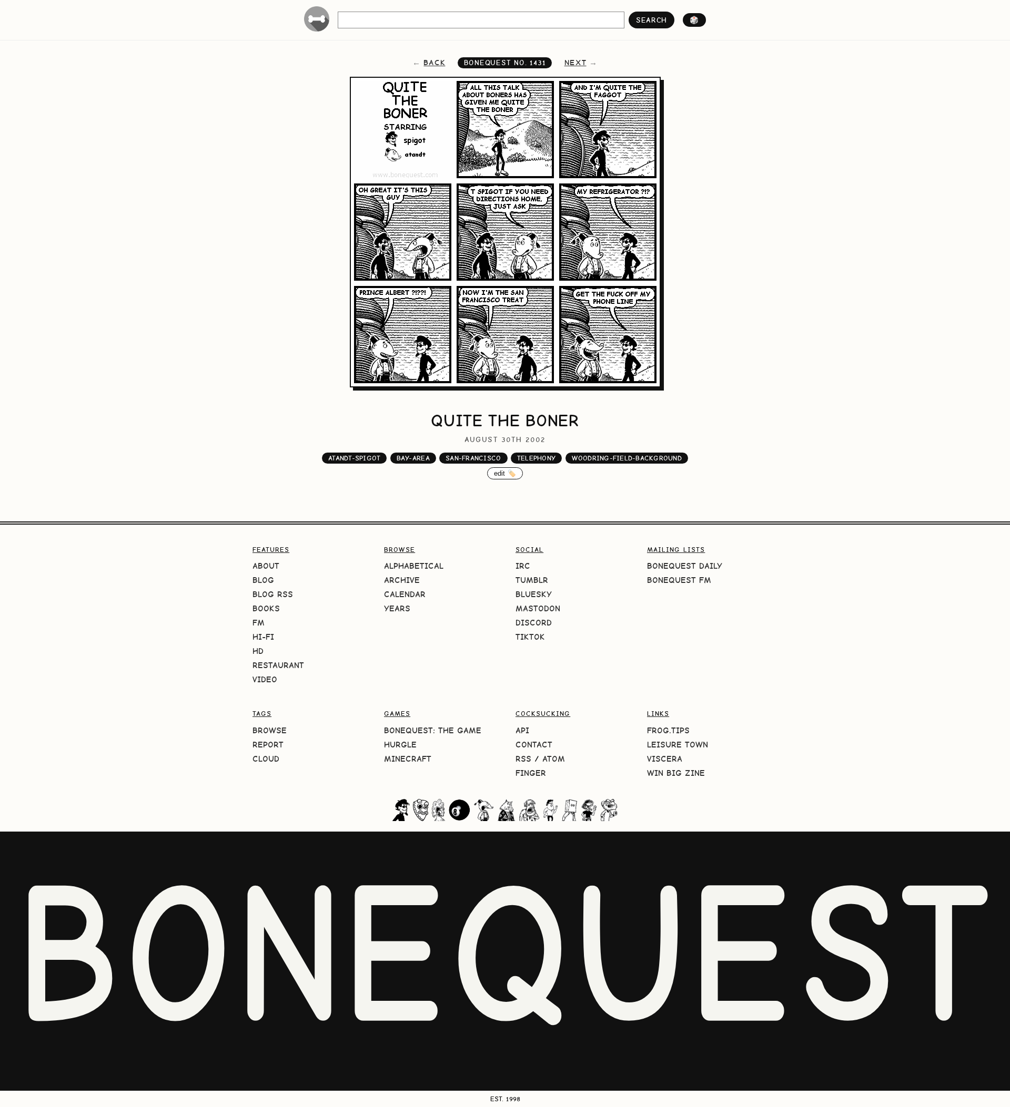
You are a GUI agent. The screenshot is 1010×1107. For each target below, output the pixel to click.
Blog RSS (272, 594)
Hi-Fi (263, 637)
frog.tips (668, 730)
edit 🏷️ (505, 473)
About (265, 566)
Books (266, 608)
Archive (402, 580)
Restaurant (278, 665)
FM (258, 623)
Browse (269, 730)
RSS (523, 759)
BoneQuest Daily (684, 566)
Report (268, 745)
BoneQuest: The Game (432, 730)
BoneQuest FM (679, 580)
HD (258, 651)
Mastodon (538, 608)
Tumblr (532, 580)
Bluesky (534, 594)
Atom (553, 759)
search (651, 20)
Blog (263, 580)
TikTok (530, 637)
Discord (534, 623)
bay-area (413, 458)
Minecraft (407, 759)
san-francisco (473, 458)
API (522, 730)
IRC (523, 566)
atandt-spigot (354, 458)
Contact (534, 745)
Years (397, 608)
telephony (536, 458)
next (575, 62)
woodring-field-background (627, 458)
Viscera (664, 759)
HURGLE (400, 745)
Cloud (265, 759)
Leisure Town (677, 745)
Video (264, 679)
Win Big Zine (676, 773)
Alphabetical (413, 566)
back (434, 62)
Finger (531, 773)
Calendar (405, 594)
